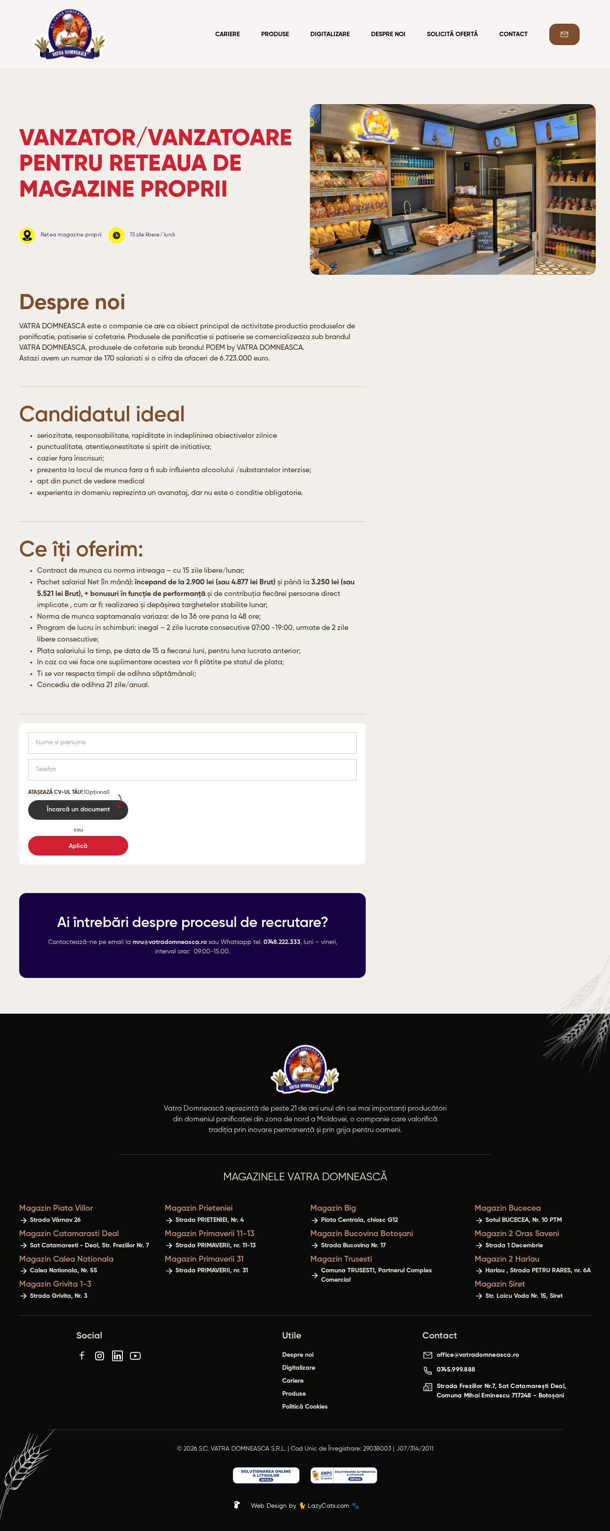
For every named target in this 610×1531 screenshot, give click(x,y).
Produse (275, 34)
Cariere (227, 34)
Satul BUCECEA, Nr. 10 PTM (523, 1220)
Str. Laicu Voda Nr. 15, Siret (524, 1296)
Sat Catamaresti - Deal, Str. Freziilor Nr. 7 (89, 1245)
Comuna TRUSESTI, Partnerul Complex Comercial (376, 1275)
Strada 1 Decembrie (514, 1245)
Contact (513, 34)
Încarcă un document (78, 809)
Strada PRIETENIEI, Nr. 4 (209, 1220)
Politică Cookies (305, 1407)
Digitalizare (330, 34)
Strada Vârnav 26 (55, 1220)
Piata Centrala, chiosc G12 (359, 1220)
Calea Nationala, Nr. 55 (63, 1270)
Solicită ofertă (452, 34)
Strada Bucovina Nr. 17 (353, 1245)
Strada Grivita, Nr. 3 (59, 1296)
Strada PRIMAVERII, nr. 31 (211, 1270)
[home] (111, 34)
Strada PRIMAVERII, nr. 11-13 (215, 1245)
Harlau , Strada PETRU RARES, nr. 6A (538, 1270)
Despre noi (388, 34)
